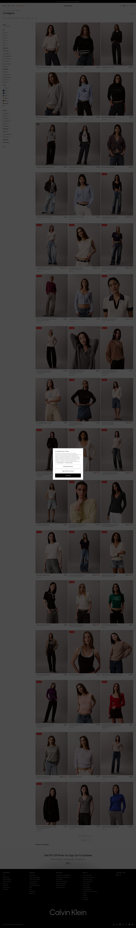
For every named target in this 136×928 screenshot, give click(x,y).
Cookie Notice (60, 462)
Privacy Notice (69, 462)
